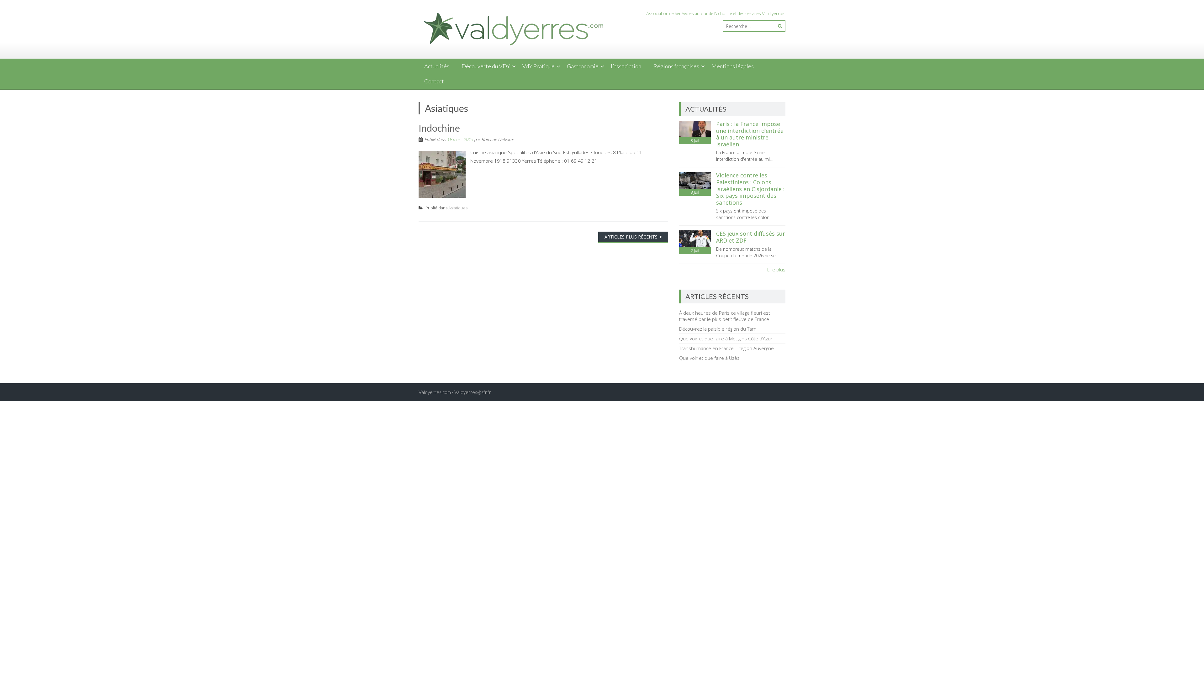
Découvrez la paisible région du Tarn (718, 329)
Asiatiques (457, 208)
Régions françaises (676, 66)
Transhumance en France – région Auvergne (726, 348)
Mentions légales (732, 66)
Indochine (439, 128)
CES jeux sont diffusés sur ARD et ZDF (750, 237)
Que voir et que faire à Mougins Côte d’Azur (726, 338)
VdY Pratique (538, 66)
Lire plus (776, 269)
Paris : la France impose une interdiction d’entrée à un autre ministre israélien (750, 134)
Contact (434, 81)
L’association (626, 66)
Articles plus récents (632, 237)
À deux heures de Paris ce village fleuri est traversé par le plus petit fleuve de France (724, 316)
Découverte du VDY (486, 66)
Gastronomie (583, 66)
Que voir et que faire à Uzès (709, 358)
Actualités (436, 66)
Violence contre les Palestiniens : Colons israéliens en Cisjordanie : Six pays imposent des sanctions (750, 188)
